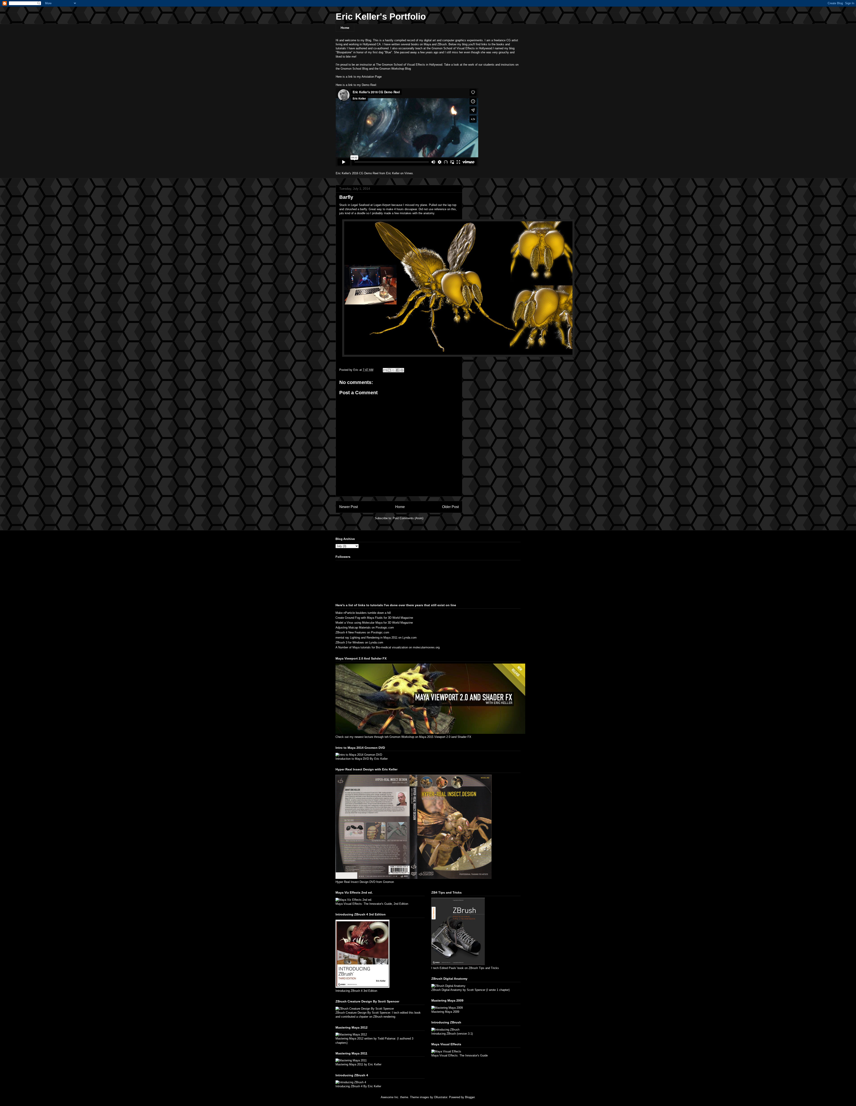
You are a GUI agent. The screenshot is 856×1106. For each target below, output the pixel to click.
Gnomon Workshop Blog (395, 68)
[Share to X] (393, 370)
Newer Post (348, 507)
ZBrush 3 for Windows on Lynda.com (359, 642)
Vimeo (408, 173)
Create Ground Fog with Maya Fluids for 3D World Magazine (374, 617)
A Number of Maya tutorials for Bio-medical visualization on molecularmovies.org (387, 647)
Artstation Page (372, 76)
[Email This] (385, 370)
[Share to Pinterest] (402, 370)
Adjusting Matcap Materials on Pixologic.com (364, 627)
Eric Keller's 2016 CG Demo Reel (357, 173)
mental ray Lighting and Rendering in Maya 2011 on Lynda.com (376, 637)
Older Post (450, 507)
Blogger (470, 1097)
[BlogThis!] (389, 370)
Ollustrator (440, 1097)
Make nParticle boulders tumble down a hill (363, 612)
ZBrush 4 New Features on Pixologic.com (362, 632)
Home (345, 27)
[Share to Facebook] (397, 370)
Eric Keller (392, 173)
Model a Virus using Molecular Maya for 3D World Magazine (374, 622)
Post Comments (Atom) (408, 518)
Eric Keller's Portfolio (381, 16)
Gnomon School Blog (354, 68)
